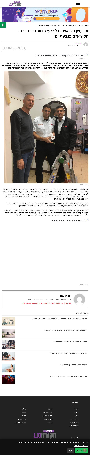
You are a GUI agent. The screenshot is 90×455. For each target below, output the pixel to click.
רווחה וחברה (74, 437)
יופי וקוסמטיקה (47, 412)
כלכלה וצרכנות (47, 416)
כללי (76, 26)
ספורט (24, 412)
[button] (3, 25)
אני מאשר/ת (81, 450)
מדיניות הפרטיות (81, 445)
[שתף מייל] (9, 48)
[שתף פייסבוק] (4, 48)
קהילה (24, 416)
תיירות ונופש (22, 419)
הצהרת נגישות (74, 426)
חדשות (50, 409)
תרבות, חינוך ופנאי (20, 422)
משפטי (50, 422)
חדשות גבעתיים (83, 26)
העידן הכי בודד (73, 419)
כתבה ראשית (48, 419)
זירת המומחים (74, 422)
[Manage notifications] (85, 450)
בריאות (76, 412)
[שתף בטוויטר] (19, 48)
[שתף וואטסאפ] (14, 48)
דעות (76, 416)
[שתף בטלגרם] (24, 48)
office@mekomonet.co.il (32, 303)
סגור (71, 450)
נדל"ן (24, 409)
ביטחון (76, 409)
